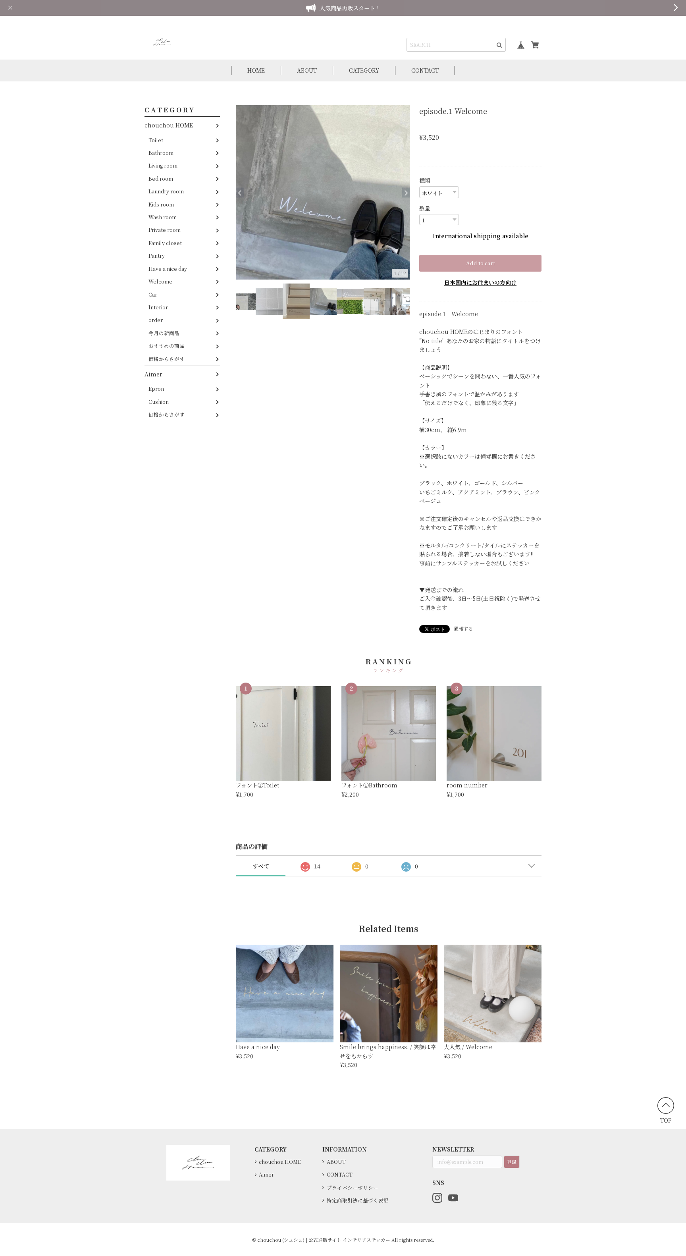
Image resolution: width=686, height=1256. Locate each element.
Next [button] (406, 192)
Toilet (155, 140)
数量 (424, 208)
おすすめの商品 (166, 345)
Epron (156, 389)
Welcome (160, 281)
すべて (260, 866)
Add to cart (480, 263)
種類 (424, 180)
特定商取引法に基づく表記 (358, 1200)
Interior (158, 307)
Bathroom (160, 152)
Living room (162, 166)
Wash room (162, 217)
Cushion (158, 401)
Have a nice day (167, 268)
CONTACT (425, 70)
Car (152, 294)
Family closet (165, 243)
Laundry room (166, 191)
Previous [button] (240, 192)
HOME (256, 70)
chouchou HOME (169, 125)
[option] (323, 192)
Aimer (153, 374)
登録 (511, 1161)
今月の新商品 (163, 333)
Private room (164, 230)
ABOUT (307, 70)
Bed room (160, 178)
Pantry (156, 255)
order (155, 320)
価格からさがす (166, 359)
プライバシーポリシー (352, 1187)
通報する (463, 628)
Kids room (161, 204)
